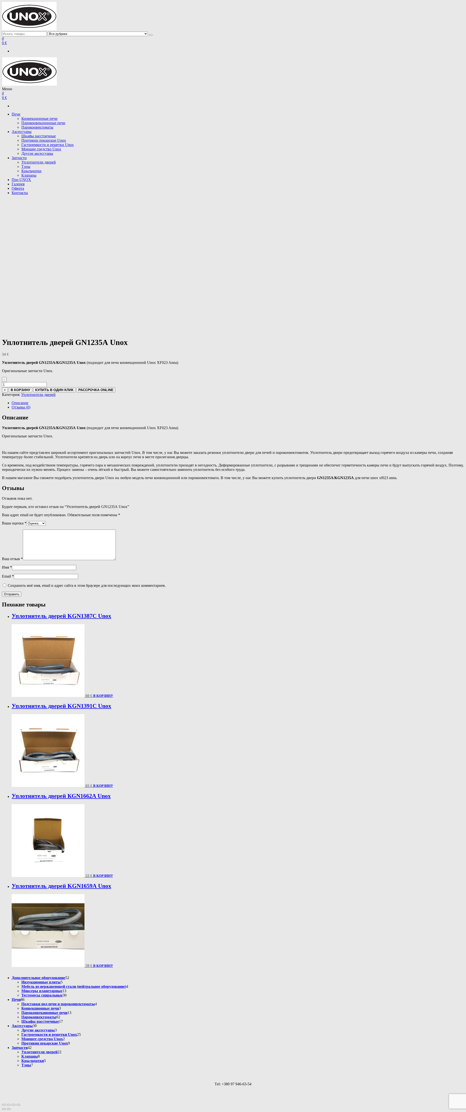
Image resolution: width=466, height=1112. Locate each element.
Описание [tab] (20, 403)
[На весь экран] (9, 1104)
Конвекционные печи (39, 118)
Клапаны (28, 175)
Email (8, 576)
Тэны (25, 166)
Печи (16, 114)
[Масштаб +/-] (4, 1104)
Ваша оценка (14, 523)
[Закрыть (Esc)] (18, 1104)
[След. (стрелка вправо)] (9, 1109)
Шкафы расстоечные (38, 136)
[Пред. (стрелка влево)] (4, 1109)
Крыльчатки (31, 171)
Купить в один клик (54, 390)
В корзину (20, 390)
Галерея (18, 184)
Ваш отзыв (12, 559)
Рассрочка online (95, 390)
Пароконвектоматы (37, 127)
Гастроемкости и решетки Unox (47, 145)
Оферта (18, 188)
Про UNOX (21, 180)
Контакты (20, 193)
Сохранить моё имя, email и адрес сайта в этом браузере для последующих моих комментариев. (87, 585)
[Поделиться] (14, 1104)
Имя (7, 567)
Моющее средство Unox (41, 149)
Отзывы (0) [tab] (21, 407)
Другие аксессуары (37, 153)
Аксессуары (22, 132)
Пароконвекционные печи (43, 123)
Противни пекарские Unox (43, 140)
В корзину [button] (103, 696)
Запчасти (19, 158)
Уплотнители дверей (38, 162)
